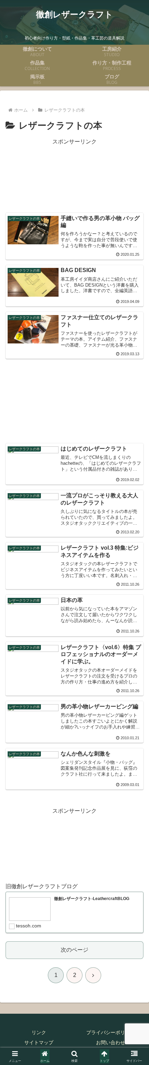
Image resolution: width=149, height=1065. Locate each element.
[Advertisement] (74, 176)
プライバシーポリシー (110, 1032)
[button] (135, 906)
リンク (39, 1032)
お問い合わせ (110, 1042)
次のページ (74, 950)
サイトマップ (38, 1042)
